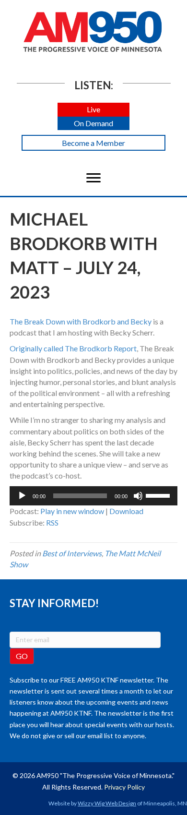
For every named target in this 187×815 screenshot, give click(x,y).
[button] (93, 110)
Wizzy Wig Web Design (107, 803)
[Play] (22, 496)
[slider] (159, 494)
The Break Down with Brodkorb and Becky (81, 321)
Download (126, 510)
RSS (52, 522)
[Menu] (93, 178)
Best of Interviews (72, 553)
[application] (93, 495)
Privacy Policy (124, 787)
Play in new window (72, 510)
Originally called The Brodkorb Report (73, 348)
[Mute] (138, 496)
